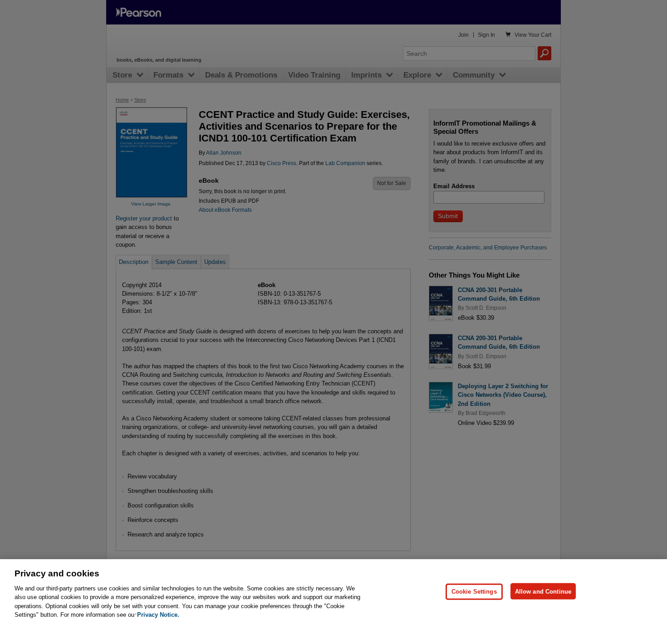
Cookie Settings (474, 591)
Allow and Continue (543, 591)
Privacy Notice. (158, 614)
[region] (333, 591)
